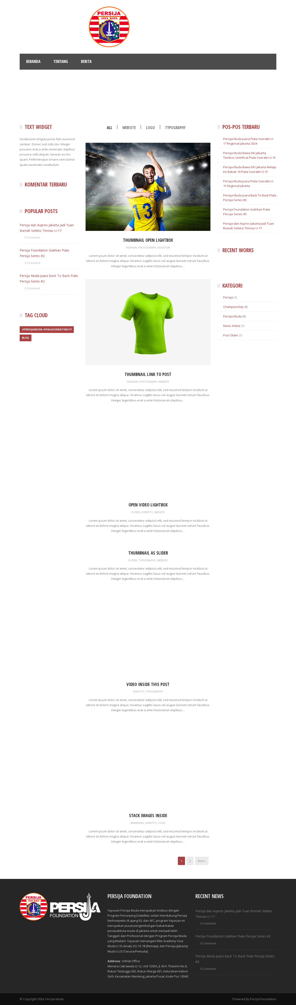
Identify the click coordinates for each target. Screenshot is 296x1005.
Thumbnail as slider (148, 553)
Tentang (60, 61)
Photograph (147, 247)
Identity (147, 512)
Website (129, 127)
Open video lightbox (148, 505)
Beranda (33, 61)
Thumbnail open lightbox (148, 240)
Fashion (131, 247)
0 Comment (32, 237)
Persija (228, 297)
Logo (150, 127)
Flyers (135, 512)
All (109, 127)
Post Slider (230, 335)
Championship (233, 307)
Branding (137, 823)
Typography (175, 127)
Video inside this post (148, 684)
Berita (86, 61)
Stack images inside (148, 816)
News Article (231, 326)
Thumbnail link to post (148, 374)
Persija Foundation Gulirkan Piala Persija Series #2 (233, 936)
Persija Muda (232, 316)
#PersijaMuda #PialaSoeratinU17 (46, 329)
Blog (25, 337)
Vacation (163, 247)
